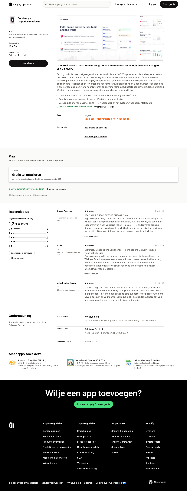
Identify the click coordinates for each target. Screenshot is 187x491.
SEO (79, 457)
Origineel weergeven (104, 107)
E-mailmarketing (85, 452)
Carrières (150, 436)
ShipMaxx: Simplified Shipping (32, 360)
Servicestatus (153, 468)
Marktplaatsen (84, 436)
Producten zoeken (52, 436)
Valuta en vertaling (87, 468)
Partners (150, 452)
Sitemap (88, 482)
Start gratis (169, 4)
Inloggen (151, 4)
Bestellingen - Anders (95, 136)
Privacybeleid (91, 316)
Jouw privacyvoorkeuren (109, 482)
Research (116, 452)
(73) (15, 46)
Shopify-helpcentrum (122, 431)
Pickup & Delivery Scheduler (146, 360)
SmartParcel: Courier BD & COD (90, 360)
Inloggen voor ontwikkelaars (23, 482)
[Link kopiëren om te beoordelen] (74, 211)
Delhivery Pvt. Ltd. (17, 55)
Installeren (28, 63)
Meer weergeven (91, 236)
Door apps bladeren (124, 4)
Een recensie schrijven (21, 253)
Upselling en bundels (88, 447)
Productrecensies (86, 441)
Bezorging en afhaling (95, 127)
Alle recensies (18, 258)
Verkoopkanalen (51, 431)
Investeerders (153, 441)
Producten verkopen (53, 441)
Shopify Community (121, 441)
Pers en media (153, 447)
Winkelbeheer (50, 463)
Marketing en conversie (55, 457)
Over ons (150, 431)
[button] (35, 364)
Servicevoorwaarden (52, 482)
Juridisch (150, 463)
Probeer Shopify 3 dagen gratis (93, 404)
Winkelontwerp (51, 452)
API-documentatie (120, 436)
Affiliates (150, 457)
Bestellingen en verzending (57, 447)
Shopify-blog (118, 447)
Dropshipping (84, 431)
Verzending (83, 463)
